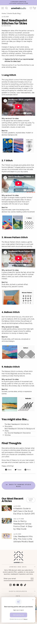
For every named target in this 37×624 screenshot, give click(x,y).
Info (18, 596)
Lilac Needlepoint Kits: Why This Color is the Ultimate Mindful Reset (23, 539)
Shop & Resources (18, 591)
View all (31, 499)
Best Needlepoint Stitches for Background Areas (20, 430)
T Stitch (7, 165)
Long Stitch (9, 80)
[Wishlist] (31, 8)
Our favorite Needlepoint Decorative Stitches (18, 434)
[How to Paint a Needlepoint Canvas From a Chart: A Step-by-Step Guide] (7, 521)
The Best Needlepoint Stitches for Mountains (17, 425)
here (18, 61)
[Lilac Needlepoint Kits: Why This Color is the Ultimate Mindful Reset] (7, 536)
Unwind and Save (18, 567)
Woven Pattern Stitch (12, 242)
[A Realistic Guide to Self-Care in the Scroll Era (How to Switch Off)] (7, 508)
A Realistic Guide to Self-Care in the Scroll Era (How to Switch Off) (24, 511)
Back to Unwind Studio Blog (20, 485)
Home (4, 13)
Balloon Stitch (10, 321)
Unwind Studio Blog (13, 13)
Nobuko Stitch (10, 371)
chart (14, 518)
